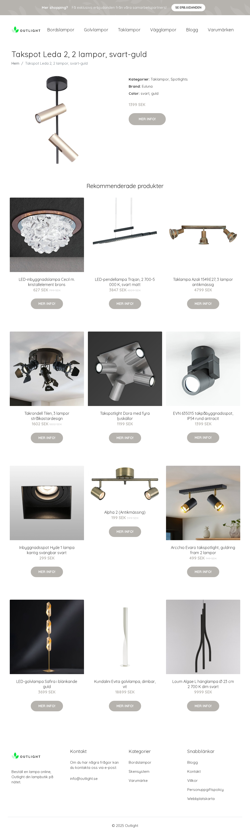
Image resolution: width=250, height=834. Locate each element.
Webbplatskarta (201, 798)
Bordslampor (60, 30)
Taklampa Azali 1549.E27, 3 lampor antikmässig (203, 282)
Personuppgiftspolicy (205, 789)
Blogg (192, 30)
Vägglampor (163, 30)
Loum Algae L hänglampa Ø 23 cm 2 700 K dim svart (203, 684)
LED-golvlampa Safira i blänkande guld (46, 684)
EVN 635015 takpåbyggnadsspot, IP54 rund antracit (203, 416)
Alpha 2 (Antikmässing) (125, 512)
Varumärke (138, 780)
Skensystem (139, 771)
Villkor (192, 780)
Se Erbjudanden (188, 7)
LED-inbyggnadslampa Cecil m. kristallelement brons (47, 282)
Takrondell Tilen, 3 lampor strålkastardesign (46, 416)
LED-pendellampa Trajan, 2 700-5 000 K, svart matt (125, 282)
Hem (15, 63)
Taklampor (129, 30)
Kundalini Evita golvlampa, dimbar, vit (125, 684)
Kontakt (194, 771)
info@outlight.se (84, 778)
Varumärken (221, 30)
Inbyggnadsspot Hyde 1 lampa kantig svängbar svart (46, 550)
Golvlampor (96, 30)
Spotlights (179, 79)
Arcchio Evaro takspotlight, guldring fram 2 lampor (203, 550)
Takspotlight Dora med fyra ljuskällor (125, 416)
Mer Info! (147, 119)
